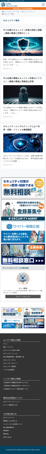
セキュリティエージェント (11, 401)
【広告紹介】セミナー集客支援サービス (15, 389)
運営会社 (6, 434)
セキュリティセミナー (10, 363)
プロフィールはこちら (23, 296)
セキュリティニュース (10, 353)
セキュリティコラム (9, 360)
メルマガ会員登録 (8, 370)
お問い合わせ (7, 437)
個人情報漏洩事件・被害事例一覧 (13, 357)
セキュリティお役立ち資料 (11, 350)
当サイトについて (8, 417)
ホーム (5, 344)
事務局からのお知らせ (10, 421)
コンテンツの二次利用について (13, 424)
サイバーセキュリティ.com (11, 11)
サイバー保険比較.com (10, 405)
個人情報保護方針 (8, 427)
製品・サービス (8, 347)
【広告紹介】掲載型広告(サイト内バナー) (16, 385)
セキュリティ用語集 (9, 366)
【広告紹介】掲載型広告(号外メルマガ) (15, 382)
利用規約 (6, 430)
